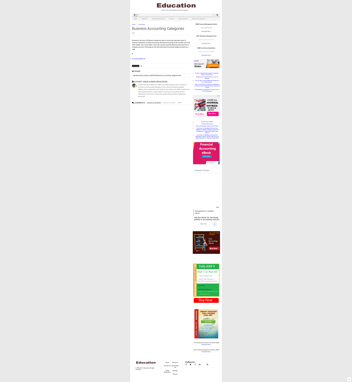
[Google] (195, 364)
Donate (175, 374)
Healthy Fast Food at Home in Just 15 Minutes (207, 77)
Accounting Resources (158, 18)
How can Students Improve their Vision (207, 126)
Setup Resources (167, 371)
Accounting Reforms (138, 59)
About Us (144, 18)
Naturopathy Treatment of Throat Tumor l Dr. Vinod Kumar (207, 90)
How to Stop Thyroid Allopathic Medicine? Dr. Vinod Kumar (207, 81)
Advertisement (175, 366)
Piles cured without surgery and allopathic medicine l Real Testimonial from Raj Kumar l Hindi (207, 86)
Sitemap (175, 370)
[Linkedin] (199, 364)
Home (135, 18)
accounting (142, 24)
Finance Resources (207, 123)
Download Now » (206, 31)
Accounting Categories (198, 18)
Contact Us (167, 365)
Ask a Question (183, 18)
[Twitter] (190, 364)
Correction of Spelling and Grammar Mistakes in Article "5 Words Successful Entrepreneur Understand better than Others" (207, 130)
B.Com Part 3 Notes (207, 121)
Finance (171, 18)
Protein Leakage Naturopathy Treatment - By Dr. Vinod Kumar (207, 73)
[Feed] (207, 364)
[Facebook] (186, 364)
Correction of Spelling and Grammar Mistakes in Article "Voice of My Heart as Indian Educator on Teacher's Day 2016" (207, 136)
